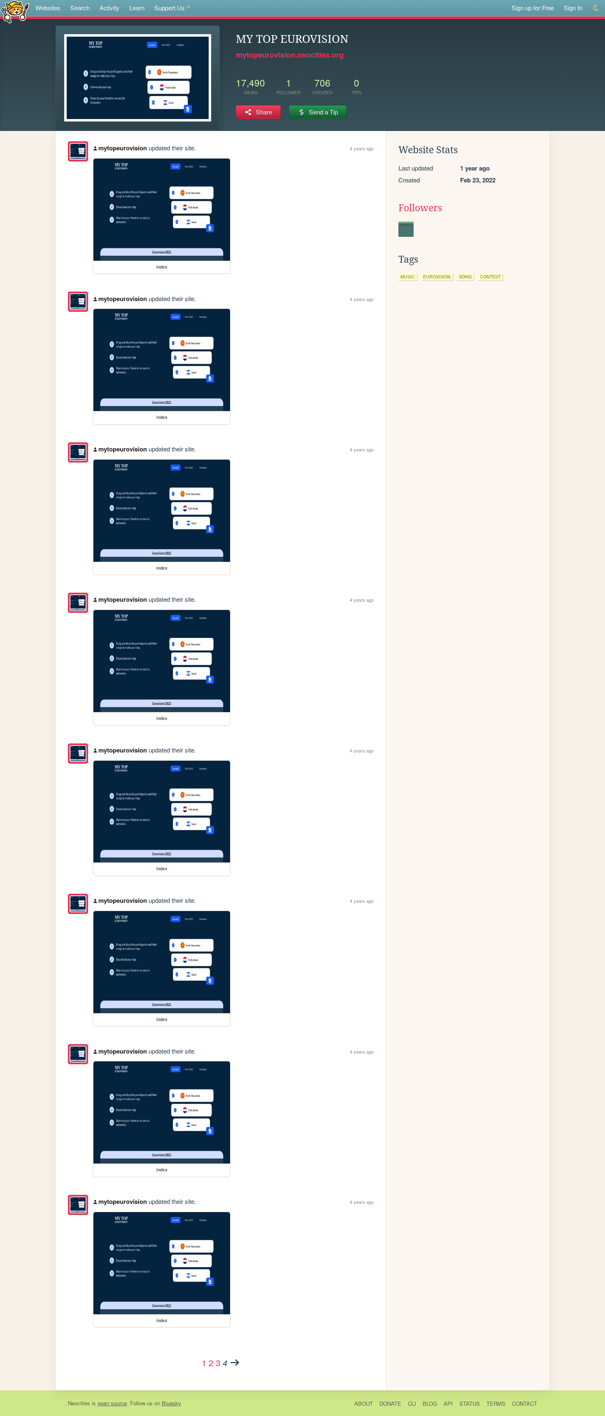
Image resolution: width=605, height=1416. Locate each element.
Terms (495, 1403)
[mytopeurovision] (78, 151)
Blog (430, 1403)
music (407, 276)
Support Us (169, 7)
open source (112, 1403)
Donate (390, 1403)
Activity (109, 7)
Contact (524, 1403)
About (363, 1403)
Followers (420, 208)
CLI (412, 1403)
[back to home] (15, 11)
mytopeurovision (122, 147)
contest (490, 276)
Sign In (573, 7)
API (448, 1403)
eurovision (437, 276)
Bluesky (171, 1403)
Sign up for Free (533, 7)
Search (80, 7)
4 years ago (362, 148)
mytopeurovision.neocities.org (290, 54)
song (465, 276)
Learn (136, 7)
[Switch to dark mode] (596, 8)
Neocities (79, 1403)
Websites (47, 7)
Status (469, 1403)
